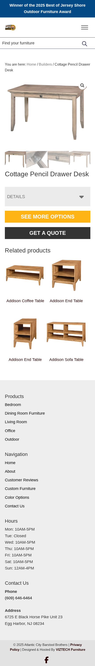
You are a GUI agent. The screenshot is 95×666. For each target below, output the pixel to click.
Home (10, 463)
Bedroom (13, 404)
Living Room (16, 422)
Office (10, 431)
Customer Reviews (21, 480)
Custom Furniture (20, 488)
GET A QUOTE (47, 233)
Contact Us (15, 506)
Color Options (17, 497)
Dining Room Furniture (25, 413)
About (10, 471)
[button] (82, 85)
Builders (45, 64)
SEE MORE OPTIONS (47, 217)
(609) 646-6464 (18, 598)
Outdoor (12, 439)
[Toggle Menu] (84, 27)
